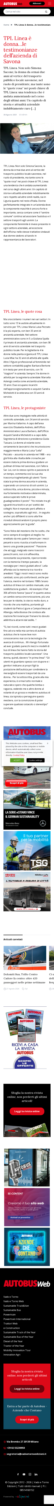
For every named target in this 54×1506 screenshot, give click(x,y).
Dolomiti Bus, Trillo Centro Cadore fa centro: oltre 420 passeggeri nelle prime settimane (24, 978)
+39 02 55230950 (15, 1447)
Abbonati (37, 3)
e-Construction (11, 1328)
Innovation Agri (11, 1354)
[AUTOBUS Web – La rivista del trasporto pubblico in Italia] (12, 3)
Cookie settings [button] (35, 760)
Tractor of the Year (13, 1345)
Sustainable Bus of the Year (18, 1336)
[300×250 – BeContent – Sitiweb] (27, 1207)
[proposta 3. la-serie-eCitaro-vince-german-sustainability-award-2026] (27, 810)
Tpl (26, 989)
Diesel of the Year (13, 1341)
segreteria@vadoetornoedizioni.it (26, 1454)
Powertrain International (16, 1319)
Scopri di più (27, 1419)
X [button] (47, 743)
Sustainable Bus (12, 1310)
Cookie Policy (19, 755)
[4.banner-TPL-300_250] (27, 891)
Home (6, 24)
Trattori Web (10, 1323)
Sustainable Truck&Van (16, 1305)
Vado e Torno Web (13, 1301)
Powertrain (9, 1314)
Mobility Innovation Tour (17, 1350)
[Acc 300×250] (27, 1247)
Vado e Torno (10, 1296)
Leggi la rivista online (27, 1111)
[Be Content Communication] (23, 1496)
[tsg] (27, 851)
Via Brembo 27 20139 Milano (22, 1441)
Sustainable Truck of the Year (19, 1332)
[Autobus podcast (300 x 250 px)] (27, 1167)
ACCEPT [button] (17, 760)
